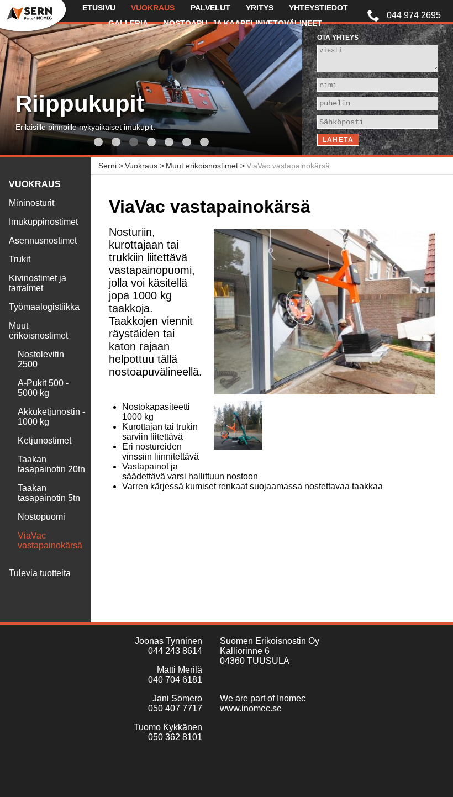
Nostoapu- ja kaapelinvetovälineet (243, 23)
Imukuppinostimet (43, 221)
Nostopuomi (41, 516)
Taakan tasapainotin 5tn (49, 493)
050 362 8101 (175, 737)
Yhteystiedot (318, 7)
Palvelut (210, 7)
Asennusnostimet (43, 240)
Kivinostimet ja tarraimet (37, 283)
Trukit (19, 259)
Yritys (259, 7)
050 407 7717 (175, 708)
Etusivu (98, 7)
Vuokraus (153, 7)
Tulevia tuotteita (40, 573)
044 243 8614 (175, 651)
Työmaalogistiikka (44, 307)
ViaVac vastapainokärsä (50, 540)
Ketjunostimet (44, 440)
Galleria (128, 23)
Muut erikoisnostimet (38, 330)
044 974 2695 (414, 15)
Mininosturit (31, 203)
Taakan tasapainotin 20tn (51, 464)
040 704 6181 (175, 679)
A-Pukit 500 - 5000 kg (43, 388)
